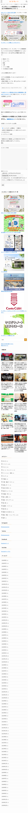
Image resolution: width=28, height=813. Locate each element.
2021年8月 (5, 739)
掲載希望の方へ (10, 119)
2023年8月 (5, 668)
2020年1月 (5, 796)
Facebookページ (5, 543)
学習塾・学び (7, 494)
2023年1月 (5, 689)
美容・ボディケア (8, 500)
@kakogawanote (5, 527)
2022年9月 (5, 700)
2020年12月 (5, 763)
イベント (6, 464)
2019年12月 (5, 799)
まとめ (5, 461)
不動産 (5, 479)
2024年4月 (5, 644)
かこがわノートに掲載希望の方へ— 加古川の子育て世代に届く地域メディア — (17, 104)
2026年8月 (5, 560)
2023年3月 (5, 683)
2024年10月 (5, 626)
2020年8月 (5, 775)
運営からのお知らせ (8, 512)
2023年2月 (5, 686)
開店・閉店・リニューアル (10, 515)
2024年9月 (5, 629)
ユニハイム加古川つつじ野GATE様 (9, 252)
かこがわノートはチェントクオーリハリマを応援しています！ (14, 311)
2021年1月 (5, 760)
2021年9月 (5, 736)
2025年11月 (5, 587)
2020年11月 (5, 766)
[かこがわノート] (14, 1)
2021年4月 (5, 751)
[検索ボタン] (26, 1)
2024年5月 (5, 641)
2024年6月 (5, 638)
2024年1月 (5, 653)
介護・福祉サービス (8, 482)
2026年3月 (5, 575)
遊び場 (5, 509)
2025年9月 (5, 593)
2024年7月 (5, 635)
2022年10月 (5, 697)
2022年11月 (5, 694)
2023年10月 (5, 662)
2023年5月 (5, 677)
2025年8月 (5, 596)
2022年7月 (5, 706)
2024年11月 (5, 623)
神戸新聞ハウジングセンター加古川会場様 (10, 232)
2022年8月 (5, 703)
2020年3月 (5, 790)
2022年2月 (5, 721)
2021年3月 (5, 754)
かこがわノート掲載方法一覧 (7, 335)
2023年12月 (5, 656)
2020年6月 (5, 781)
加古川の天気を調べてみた (7, 344)
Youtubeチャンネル (5, 551)
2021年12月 (5, 727)
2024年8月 (5, 632)
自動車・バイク (7, 506)
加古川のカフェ (4, 345)
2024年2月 (5, 650)
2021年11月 (5, 730)
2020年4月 (5, 787)
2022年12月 (5, 691)
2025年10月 (5, 590)
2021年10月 (5, 733)
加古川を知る (7, 488)
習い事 (5, 503)
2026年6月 (5, 566)
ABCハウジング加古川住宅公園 (8, 12)
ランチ (5, 476)
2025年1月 (5, 617)
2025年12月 (5, 584)
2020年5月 (5, 784)
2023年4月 (5, 680)
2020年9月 (5, 772)
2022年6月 (5, 709)
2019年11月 (5, 802)
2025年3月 (5, 611)
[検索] (25, 87)
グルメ (5, 467)
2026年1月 (5, 581)
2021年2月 (5, 757)
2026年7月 (5, 563)
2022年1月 (5, 724)
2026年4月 (5, 572)
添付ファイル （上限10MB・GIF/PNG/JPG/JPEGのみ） (11, 172)
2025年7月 (5, 599)
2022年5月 (5, 712)
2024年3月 (5, 647)
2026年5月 (5, 569)
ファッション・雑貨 (8, 473)
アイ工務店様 (4, 271)
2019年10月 (5, 805)
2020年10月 (5, 769)
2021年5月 (5, 748)
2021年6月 (5, 745)
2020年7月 (5, 778)
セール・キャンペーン (9, 470)
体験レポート (7, 485)
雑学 (4, 518)
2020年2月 (5, 793)
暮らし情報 (6, 497)
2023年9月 (5, 665)
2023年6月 (5, 674)
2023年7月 (5, 671)
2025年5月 (5, 605)
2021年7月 (5, 742)
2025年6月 (5, 602)
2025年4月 (5, 608)
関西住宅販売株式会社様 (6, 291)
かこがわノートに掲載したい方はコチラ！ (10, 42)
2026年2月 (5, 578)
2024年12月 (5, 620)
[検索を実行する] (25, 339)
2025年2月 (5, 614)
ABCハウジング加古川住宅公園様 (8, 212)
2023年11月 (5, 659)
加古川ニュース (7, 491)
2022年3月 (5, 718)
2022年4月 (5, 715)
